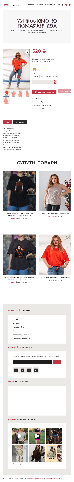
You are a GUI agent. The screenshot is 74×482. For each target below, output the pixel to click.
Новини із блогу (19, 327)
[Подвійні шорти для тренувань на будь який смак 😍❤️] (37, 436)
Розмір (34, 73)
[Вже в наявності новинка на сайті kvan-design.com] (20, 436)
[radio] (34, 70)
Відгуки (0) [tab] (20, 122)
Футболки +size (54, 30)
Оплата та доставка (21, 335)
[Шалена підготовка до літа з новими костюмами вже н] (20, 453)
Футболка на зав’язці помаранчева (55, 277)
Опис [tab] (8, 122)
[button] (27, 52)
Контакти (16, 331)
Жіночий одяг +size (37, 30)
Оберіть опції (57, 216)
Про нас (16, 319)
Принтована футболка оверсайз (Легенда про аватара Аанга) (19, 214)
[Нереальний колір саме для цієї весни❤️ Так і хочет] (37, 453)
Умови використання (36, 478)
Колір (34, 67)
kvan (42, 105)
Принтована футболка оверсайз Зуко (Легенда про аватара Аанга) (19, 278)
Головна (12, 30)
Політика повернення (21, 339)
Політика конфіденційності (54, 478)
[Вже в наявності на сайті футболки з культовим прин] (54, 436)
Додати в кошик (21, 218)
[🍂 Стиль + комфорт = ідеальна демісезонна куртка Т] (54, 453)
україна (48, 105)
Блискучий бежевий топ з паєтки (55, 213)
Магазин (23, 30)
